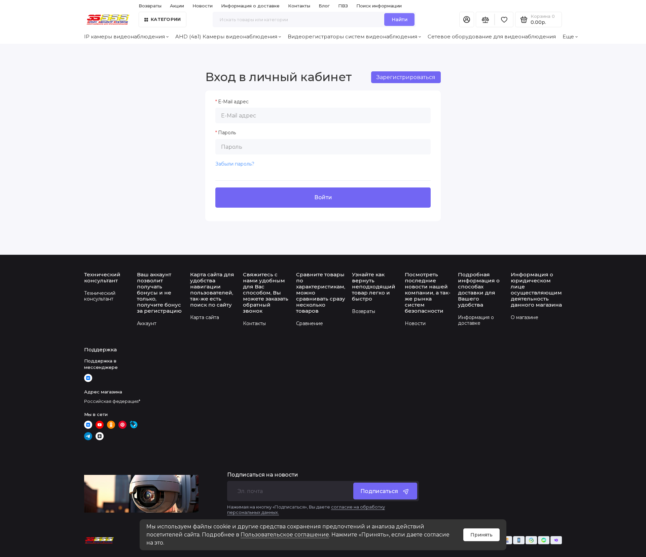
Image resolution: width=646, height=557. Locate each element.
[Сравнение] (485, 19)
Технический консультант (99, 296)
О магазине (524, 317)
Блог (324, 5)
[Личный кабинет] (466, 19)
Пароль (227, 133)
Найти (399, 19)
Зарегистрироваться (405, 77)
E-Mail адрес (233, 102)
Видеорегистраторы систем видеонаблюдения (352, 36)
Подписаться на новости (262, 475)
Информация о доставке (250, 5)
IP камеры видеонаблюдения (124, 36)
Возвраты (150, 5)
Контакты (299, 5)
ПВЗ (343, 5)
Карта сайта (204, 317)
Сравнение (309, 323)
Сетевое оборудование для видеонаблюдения (492, 36)
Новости (202, 5)
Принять (481, 535)
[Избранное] (504, 19)
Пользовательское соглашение (285, 534)
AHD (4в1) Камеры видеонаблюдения (226, 36)
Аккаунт (146, 323)
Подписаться (379, 491)
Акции (177, 5)
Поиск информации (379, 5)
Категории (166, 19)
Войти (323, 197)
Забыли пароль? (234, 164)
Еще (568, 36)
